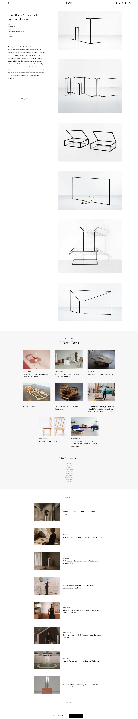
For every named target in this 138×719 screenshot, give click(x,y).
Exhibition (69, 467)
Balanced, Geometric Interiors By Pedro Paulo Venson (35, 375)
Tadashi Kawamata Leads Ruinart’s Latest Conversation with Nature (78, 587)
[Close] (129, 716)
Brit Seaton (11, 42)
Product (69, 682)
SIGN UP (76, 716)
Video (69, 481)
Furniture (29, 371)
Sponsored (67, 583)
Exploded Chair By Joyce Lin (50, 441)
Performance (69, 477)
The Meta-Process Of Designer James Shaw (66, 407)
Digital (69, 463)
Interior (69, 607)
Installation (69, 471)
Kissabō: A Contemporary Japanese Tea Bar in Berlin (82, 537)
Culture (68, 658)
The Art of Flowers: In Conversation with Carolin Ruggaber (81, 512)
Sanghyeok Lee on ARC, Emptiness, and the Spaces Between (82, 636)
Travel (64, 534)
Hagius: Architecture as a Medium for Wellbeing (81, 661)
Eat (66, 534)
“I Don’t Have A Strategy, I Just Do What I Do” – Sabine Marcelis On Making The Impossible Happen (101, 409)
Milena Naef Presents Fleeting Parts (101, 374)
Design (24, 371)
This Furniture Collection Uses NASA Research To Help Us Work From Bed (84, 443)
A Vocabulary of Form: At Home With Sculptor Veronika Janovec (80, 562)
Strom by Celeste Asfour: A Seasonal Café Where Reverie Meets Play (81, 611)
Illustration (69, 469)
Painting (69, 475)
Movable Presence (29, 406)
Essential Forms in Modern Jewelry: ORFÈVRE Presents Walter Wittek (80, 685)
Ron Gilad (10, 26)
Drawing (69, 465)
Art (8, 12)
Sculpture (12, 12)
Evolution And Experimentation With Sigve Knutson (67, 375)
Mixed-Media (69, 473)
